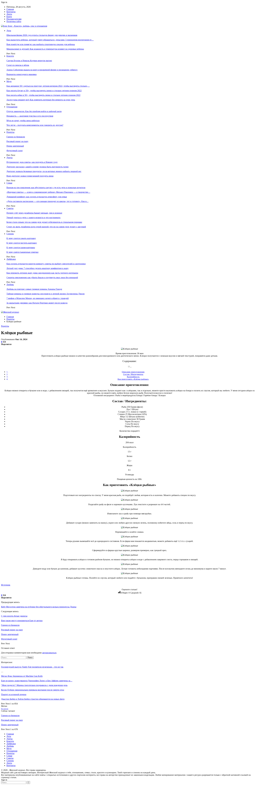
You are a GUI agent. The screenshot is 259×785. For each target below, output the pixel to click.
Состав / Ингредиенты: (133, 374)
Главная (10, 9)
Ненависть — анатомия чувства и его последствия (29, 116)
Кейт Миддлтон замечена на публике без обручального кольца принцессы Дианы (38, 607)
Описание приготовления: (133, 372)
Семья (9, 183)
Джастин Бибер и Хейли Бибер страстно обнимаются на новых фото (32, 699)
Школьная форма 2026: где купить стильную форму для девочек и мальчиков (41, 35)
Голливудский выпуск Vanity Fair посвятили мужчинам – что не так (32, 667)
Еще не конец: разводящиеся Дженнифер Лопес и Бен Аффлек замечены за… (36, 681)
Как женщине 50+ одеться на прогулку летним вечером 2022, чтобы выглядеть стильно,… (48, 86)
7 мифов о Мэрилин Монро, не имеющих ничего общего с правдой (37, 298)
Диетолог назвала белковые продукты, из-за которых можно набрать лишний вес (43, 171)
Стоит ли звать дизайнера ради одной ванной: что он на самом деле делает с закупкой (46, 227)
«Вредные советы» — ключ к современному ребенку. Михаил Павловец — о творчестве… (48, 192)
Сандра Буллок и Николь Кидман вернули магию (29, 60)
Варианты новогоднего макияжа (21, 74)
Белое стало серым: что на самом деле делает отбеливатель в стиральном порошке (44, 222)
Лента (9, 14)
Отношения (11, 107)
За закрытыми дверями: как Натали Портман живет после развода (36, 303)
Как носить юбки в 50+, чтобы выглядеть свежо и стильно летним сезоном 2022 (43, 95)
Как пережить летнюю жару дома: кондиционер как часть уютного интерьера (42, 273)
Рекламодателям (13, 19)
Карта (9, 16)
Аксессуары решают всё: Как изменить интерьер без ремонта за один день (40, 100)
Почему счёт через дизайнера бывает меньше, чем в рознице (34, 213)
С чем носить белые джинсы (14, 616)
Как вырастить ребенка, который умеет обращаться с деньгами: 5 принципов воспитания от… (50, 40)
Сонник (10, 234)
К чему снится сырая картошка (20, 247)
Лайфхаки (11, 259)
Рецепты (10, 132)
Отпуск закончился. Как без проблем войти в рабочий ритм (34, 111)
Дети (8, 30)
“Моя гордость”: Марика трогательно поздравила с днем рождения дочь (34, 685)
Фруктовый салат (14, 150)
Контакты (11, 12)
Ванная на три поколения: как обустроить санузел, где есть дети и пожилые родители (45, 187)
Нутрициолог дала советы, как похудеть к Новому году (32, 162)
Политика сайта (13, 21)
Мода (8, 81)
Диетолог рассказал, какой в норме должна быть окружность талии (37, 167)
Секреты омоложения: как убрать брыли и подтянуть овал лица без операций (42, 277)
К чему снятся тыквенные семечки (22, 252)
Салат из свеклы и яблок (17, 65)
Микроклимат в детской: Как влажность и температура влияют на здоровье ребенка (45, 49)
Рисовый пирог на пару (17, 141)
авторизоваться (49, 653)
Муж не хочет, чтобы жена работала (23, 120)
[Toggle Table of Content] (129, 367)
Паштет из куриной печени (13, 694)
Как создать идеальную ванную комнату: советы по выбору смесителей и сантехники (46, 264)
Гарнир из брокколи (15, 137)
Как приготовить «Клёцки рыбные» (133, 379)
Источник (5, 585)
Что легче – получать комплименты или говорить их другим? (34, 125)
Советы (9, 208)
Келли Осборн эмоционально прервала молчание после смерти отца (32, 690)
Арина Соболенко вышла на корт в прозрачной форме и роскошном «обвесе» (42, 70)
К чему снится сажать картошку (21, 238)
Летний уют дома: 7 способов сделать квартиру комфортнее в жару (37, 268)
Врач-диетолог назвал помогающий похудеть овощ (29, 176)
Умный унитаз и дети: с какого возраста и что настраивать (33, 217)
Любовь (10, 284)
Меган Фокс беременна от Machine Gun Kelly (22, 676)
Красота (10, 56)
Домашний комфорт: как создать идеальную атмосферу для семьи (36, 197)
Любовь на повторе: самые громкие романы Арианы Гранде (34, 289)
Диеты (9, 157)
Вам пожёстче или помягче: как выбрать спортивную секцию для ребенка (40, 44)
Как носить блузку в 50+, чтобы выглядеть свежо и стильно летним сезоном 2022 (44, 90)
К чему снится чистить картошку (21, 243)
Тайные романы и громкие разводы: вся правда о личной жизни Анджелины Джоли (45, 294)
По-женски (4, 708)
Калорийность (133, 376)
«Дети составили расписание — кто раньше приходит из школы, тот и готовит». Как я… (47, 201)
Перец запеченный (15, 146)
